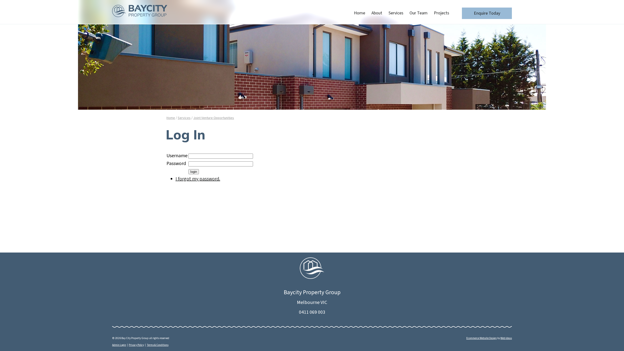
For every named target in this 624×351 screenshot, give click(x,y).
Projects (441, 13)
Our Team (419, 13)
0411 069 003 (312, 312)
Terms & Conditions (157, 345)
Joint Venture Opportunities (213, 118)
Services (396, 13)
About (376, 13)
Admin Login (119, 345)
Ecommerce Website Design (481, 338)
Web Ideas (506, 338)
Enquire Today (487, 13)
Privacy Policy (136, 345)
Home (359, 13)
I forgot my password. (198, 179)
